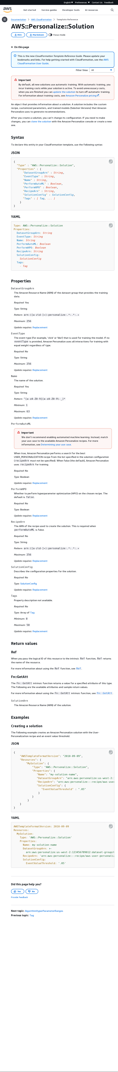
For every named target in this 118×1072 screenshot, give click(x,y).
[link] (67, 19)
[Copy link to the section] (8, 137)
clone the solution (41, 121)
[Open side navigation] (4, 19)
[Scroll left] (21, 10)
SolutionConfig (63, 194)
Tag (42, 198)
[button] (20, 47)
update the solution (64, 91)
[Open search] (112, 10)
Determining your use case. (56, 444)
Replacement (40, 327)
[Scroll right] (100, 10)
